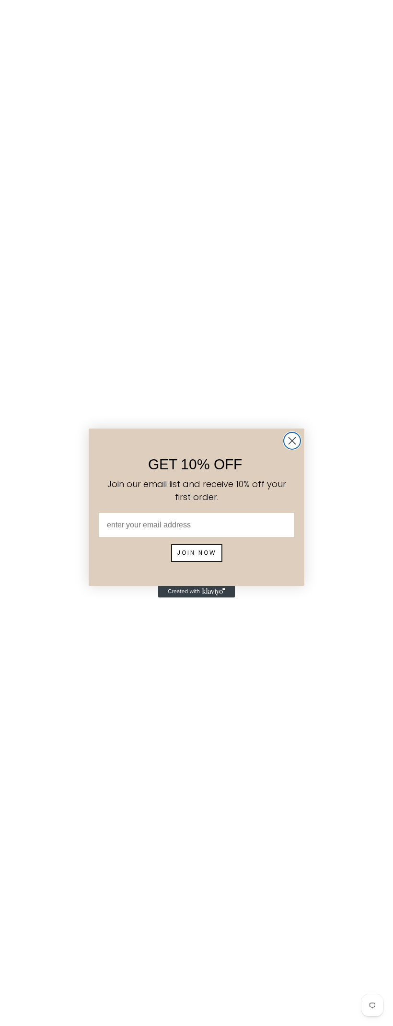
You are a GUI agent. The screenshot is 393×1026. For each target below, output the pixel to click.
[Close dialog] (292, 440)
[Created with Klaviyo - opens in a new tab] (196, 591)
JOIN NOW (197, 553)
